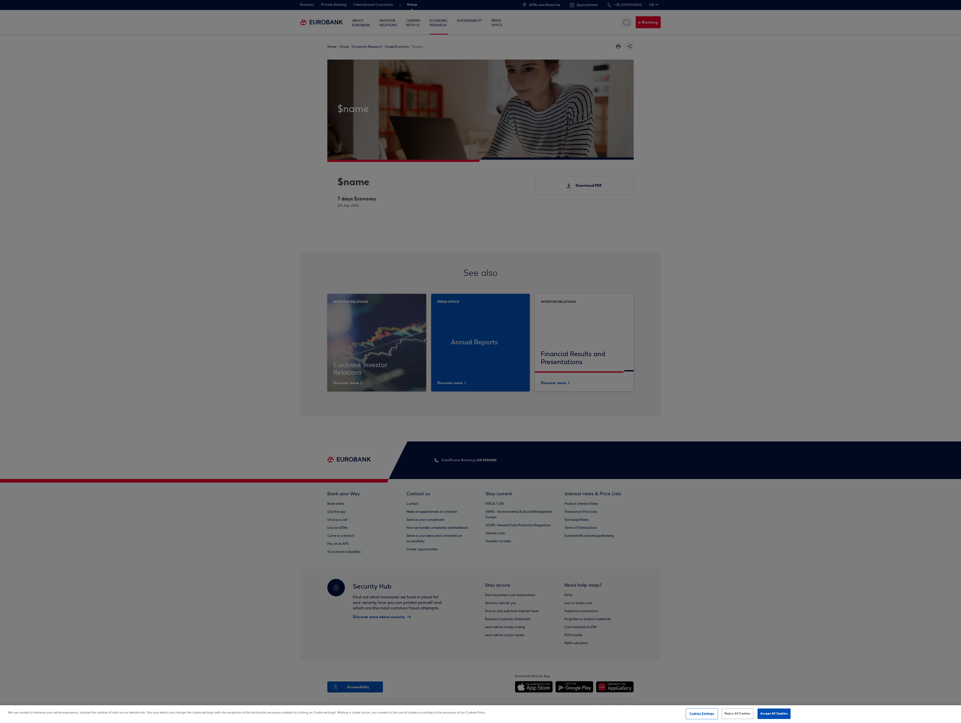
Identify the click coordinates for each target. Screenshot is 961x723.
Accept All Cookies (774, 713)
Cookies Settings (701, 713)
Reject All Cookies (738, 713)
